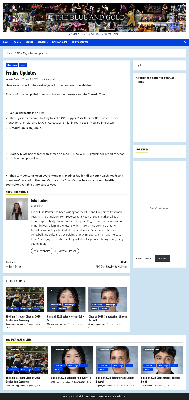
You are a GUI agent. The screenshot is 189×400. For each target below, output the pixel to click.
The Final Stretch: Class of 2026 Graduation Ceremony (23, 318)
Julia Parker (14, 79)
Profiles (62, 308)
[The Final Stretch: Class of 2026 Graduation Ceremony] (25, 299)
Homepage (12, 65)
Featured (14, 308)
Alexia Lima (148, 385)
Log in (139, 65)
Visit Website (42, 251)
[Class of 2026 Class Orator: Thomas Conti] (162, 360)
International (59, 42)
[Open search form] (185, 42)
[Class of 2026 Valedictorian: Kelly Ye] (66, 299)
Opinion (42, 42)
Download (162, 258)
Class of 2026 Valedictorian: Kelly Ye (65, 318)
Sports (29, 42)
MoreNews (105, 396)
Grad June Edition (143, 258)
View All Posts (67, 251)
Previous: (14, 264)
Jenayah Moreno (98, 324)
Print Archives (80, 42)
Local (16, 42)
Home (5, 42)
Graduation (56, 304)
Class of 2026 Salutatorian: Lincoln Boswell (107, 318)
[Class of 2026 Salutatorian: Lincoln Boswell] (107, 299)
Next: (111, 264)
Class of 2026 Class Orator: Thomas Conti (160, 379)
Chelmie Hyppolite (16, 324)
